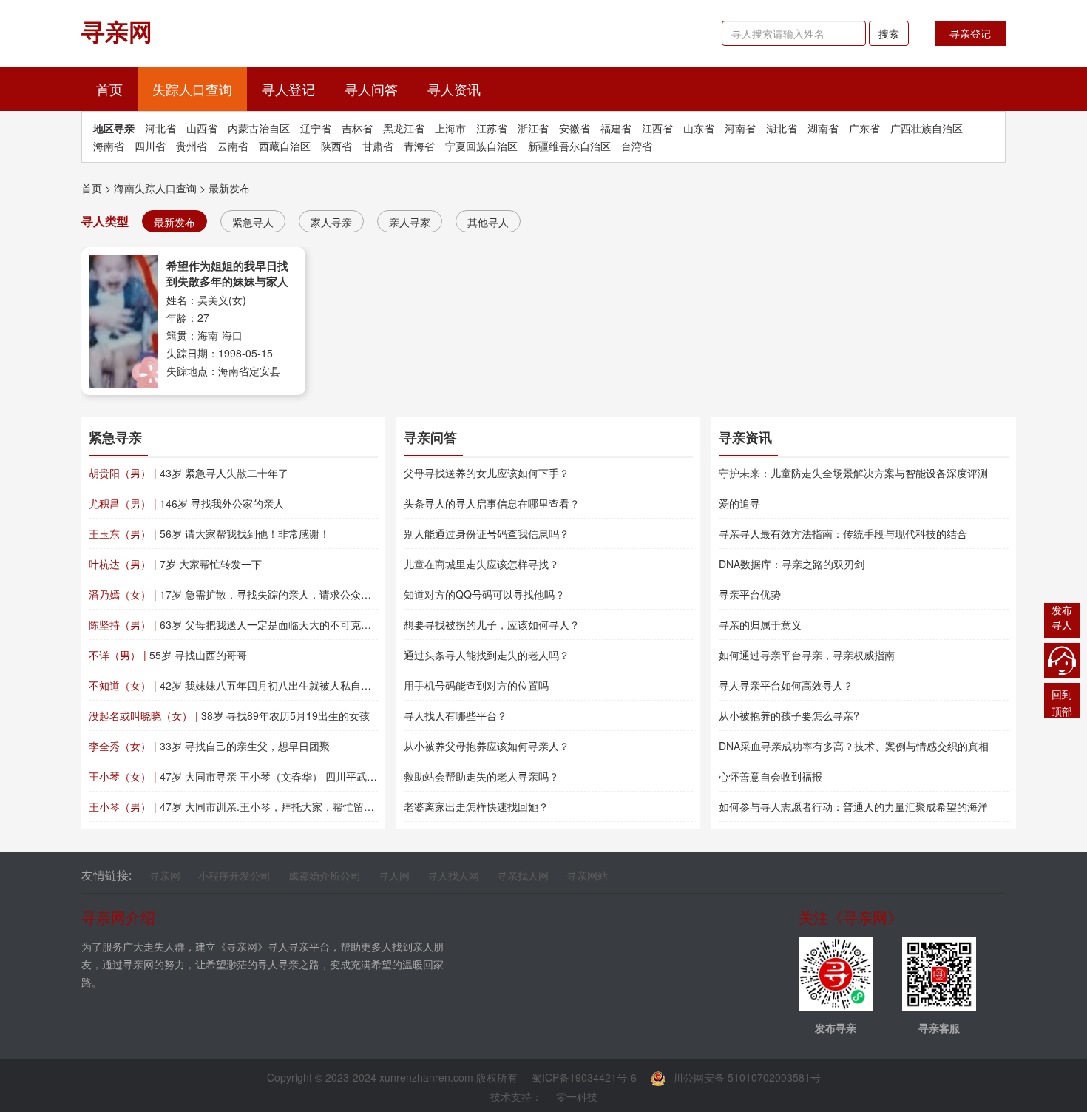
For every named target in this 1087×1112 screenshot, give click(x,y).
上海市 (450, 128)
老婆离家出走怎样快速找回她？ (476, 806)
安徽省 (574, 128)
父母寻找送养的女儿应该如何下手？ (486, 472)
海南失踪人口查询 (155, 188)
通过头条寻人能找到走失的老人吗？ (486, 654)
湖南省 (823, 128)
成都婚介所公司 (324, 875)
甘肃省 (377, 145)
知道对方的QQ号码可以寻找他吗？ (484, 594)
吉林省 (357, 128)
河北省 (160, 128)
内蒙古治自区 (259, 128)
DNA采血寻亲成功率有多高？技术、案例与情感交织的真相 (854, 745)
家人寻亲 (331, 222)
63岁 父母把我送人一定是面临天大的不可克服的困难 (245, 624)
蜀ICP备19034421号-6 (584, 1077)
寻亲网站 (587, 875)
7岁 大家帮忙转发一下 (175, 563)
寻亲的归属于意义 (760, 624)
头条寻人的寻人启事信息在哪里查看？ (492, 503)
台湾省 (636, 145)
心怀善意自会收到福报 (770, 776)
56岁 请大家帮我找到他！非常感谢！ (209, 533)
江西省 (657, 128)
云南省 (232, 145)
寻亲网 (164, 875)
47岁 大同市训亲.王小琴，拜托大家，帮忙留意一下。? (250, 806)
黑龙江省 (403, 128)
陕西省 (336, 145)
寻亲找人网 (523, 875)
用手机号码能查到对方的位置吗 (476, 685)
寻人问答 (371, 88)
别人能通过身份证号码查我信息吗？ (486, 533)
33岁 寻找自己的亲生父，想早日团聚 (209, 745)
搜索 (888, 33)
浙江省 (533, 128)
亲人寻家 (409, 222)
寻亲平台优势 (750, 594)
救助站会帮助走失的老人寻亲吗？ (481, 776)
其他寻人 (488, 222)
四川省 (150, 145)
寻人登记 (288, 88)
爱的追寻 (739, 503)
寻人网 (394, 875)
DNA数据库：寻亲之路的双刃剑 (791, 563)
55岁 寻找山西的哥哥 (168, 654)
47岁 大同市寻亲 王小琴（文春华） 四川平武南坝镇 (243, 776)
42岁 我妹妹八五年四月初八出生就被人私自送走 (235, 685)
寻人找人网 (453, 875)
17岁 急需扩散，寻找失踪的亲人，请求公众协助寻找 (245, 594)
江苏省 (491, 128)
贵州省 (191, 145)
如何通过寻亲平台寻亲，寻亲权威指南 (807, 654)
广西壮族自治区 (926, 128)
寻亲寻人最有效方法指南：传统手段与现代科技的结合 (843, 533)
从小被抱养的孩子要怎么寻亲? (789, 715)
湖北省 (781, 128)
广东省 (864, 128)
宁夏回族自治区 (481, 145)
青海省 (419, 145)
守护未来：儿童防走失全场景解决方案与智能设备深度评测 (853, 472)
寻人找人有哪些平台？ (455, 715)
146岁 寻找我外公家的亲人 (186, 503)
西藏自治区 (285, 145)
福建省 (615, 128)
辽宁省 (315, 128)
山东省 (698, 128)
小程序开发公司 (234, 875)
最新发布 (229, 188)
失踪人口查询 (192, 88)
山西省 (201, 128)
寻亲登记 (970, 33)
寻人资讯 (454, 88)
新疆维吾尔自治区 (569, 145)
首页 (117, 88)
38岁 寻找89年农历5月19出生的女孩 (229, 715)
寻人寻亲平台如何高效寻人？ (786, 685)
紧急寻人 (253, 222)
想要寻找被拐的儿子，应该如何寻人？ (492, 624)
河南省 (740, 128)
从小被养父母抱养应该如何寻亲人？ (486, 745)
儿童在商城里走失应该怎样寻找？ (481, 563)
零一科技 (576, 1096)
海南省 (108, 145)
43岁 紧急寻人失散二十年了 (188, 472)
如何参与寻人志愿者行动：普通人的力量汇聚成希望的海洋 (853, 806)
